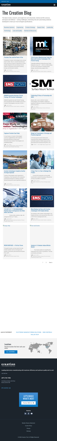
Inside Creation (17, 71)
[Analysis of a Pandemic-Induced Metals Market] (42, 234)
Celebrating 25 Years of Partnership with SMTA (41, 96)
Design (43, 144)
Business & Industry (9, 71)
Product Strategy (44, 181)
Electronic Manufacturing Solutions (28, 332)
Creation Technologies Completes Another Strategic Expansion (14, 172)
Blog (8, 1)
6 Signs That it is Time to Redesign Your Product (41, 172)
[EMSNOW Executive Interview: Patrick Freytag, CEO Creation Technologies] (15, 84)
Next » (51, 262)
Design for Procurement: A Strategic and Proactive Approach (41, 134)
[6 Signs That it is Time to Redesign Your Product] (42, 159)
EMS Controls (47, 332)
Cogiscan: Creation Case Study (12, 133)
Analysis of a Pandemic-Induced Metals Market (40, 246)
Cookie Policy (28, 425)
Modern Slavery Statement (28, 423)
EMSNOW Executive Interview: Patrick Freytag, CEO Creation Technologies (13, 96)
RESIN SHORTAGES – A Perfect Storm (13, 245)
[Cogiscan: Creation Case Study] (15, 122)
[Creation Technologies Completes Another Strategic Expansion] (15, 159)
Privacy (28, 428)
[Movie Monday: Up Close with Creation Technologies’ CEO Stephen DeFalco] (42, 198)
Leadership (49, 71)
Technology (16, 146)
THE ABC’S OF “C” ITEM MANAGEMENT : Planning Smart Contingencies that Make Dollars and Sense (14, 210)
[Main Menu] (54, 5)
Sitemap (28, 431)
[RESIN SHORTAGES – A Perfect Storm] (15, 234)
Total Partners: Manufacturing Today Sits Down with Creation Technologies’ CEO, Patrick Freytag (41, 59)
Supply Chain (48, 144)
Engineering (38, 181)
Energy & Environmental (45, 256)
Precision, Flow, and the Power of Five (13, 57)
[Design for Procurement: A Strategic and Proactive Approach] (42, 122)
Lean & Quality (11, 146)
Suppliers (4, 1)
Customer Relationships (37, 107)
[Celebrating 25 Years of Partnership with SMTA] (42, 84)
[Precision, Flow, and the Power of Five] (15, 46)
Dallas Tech (35, 334)
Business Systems (17, 220)
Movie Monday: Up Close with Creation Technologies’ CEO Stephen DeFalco (40, 210)
